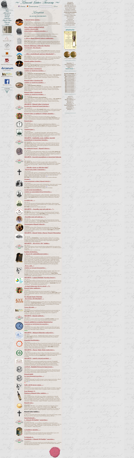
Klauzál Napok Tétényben (69, 105)
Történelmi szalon (69, 107)
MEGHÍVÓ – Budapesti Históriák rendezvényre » (39, 333)
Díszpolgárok (69, 100)
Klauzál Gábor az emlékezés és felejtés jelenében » (39, 114)
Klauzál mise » (28, 121)
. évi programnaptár (69, 76)
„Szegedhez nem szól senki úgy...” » (35, 217)
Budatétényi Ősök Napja (69, 99)
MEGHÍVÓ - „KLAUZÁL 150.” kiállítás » (37, 243)
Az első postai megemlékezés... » (38, 191)
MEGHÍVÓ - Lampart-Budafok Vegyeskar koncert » (40, 278)
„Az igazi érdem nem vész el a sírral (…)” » (37, 287)
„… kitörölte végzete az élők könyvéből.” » (36, 168)
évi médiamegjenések (70, 77)
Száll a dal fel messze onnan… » (33, 385)
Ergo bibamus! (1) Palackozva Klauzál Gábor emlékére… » (36, 392)
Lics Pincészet (69, 106)
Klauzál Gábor (69, 63)
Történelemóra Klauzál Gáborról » (34, 224)
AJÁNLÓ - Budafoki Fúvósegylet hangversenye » (38, 367)
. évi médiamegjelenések (69, 75)
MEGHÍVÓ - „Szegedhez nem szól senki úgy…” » (39, 209)
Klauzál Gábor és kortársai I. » (35, 70)
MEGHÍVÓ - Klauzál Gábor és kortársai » (36, 105)
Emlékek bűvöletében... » (36, 253)
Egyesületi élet (69, 65)
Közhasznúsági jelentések (69, 64)
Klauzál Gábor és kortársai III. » (35, 81)
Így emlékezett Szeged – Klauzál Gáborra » (37, 148)
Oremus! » (37, 180)
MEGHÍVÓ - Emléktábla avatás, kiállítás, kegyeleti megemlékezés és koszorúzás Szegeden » (39, 139)
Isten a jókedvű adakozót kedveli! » (36, 29)
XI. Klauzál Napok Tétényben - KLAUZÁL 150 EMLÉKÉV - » (34, 298)
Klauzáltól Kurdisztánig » (32, 340)
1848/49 (69, 96)
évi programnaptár (69, 79)
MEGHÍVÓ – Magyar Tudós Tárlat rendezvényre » (39, 350)
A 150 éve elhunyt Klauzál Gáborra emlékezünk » (39, 38)
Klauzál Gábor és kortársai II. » (35, 93)
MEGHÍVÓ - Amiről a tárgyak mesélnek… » (37, 358)
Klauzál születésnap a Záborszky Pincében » (37, 47)
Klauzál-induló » (34, 375)
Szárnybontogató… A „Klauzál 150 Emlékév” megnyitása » (36, 419)
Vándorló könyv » (29, 129)
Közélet (69, 67)
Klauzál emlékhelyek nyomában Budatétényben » (38, 323)
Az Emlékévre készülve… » (32, 430)
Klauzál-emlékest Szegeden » (32, 61)
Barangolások (69, 98)
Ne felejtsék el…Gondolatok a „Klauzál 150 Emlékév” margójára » (39, 438)
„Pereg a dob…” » (35, 267)
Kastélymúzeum (69, 103)
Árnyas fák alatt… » (30, 307)
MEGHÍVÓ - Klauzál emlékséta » (34, 316)
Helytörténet (69, 102)
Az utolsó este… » (29, 200)
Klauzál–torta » (29, 403)
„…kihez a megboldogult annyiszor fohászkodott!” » (39, 54)
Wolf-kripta (69, 109)
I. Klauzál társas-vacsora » (32, 20)
